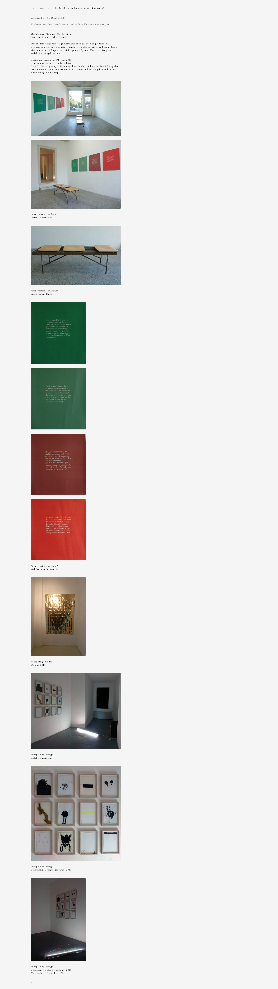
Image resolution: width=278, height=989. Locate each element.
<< (32, 982)
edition (87, 8)
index (59, 8)
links (103, 8)
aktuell (66, 8)
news (80, 8)
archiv (74, 8)
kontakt (96, 8)
